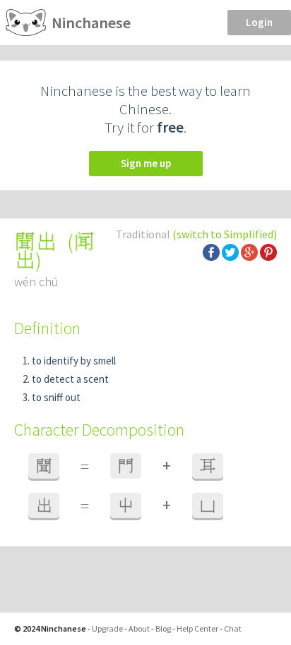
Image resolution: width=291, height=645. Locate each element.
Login (259, 22)
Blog (163, 628)
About (139, 628)
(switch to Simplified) (224, 234)
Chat (233, 628)
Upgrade (107, 628)
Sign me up (146, 163)
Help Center (197, 628)
